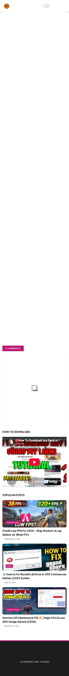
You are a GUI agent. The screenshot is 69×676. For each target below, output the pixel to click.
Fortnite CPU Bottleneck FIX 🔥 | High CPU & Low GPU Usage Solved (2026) (33, 619)
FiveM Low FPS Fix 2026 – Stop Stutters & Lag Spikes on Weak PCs (31, 532)
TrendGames (13, 522)
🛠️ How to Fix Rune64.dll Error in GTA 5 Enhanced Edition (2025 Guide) (34, 576)
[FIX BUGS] (6, 7)
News (9, 566)
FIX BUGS (44, 661)
